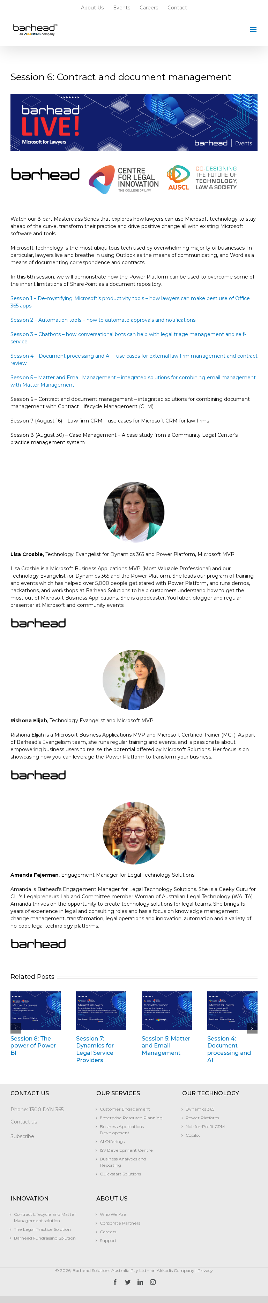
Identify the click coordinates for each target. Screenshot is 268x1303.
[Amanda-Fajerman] (134, 804)
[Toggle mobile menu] (254, 29)
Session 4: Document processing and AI (229, 1049)
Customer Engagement (125, 1109)
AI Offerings (112, 1141)
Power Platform (202, 1117)
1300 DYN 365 (46, 1109)
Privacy (205, 1270)
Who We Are (113, 1214)
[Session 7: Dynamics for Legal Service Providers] (101, 1010)
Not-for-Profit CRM (205, 1126)
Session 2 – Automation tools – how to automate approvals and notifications (102, 320)
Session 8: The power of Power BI (33, 1046)
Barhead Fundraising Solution (45, 1238)
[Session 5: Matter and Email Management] (167, 1010)
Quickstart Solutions (120, 1173)
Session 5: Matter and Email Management (166, 1046)
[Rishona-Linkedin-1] (134, 652)
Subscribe (22, 1136)
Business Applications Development (122, 1129)
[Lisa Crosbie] (134, 483)
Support (108, 1240)
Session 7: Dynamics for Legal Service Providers (95, 1049)
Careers (108, 1231)
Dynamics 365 (200, 1109)
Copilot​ (193, 1135)
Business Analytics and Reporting (123, 1162)
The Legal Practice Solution (42, 1229)
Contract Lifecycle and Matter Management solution (45, 1217)
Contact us (23, 1122)
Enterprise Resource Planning (131, 1117)
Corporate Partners (120, 1223)
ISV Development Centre (126, 1150)
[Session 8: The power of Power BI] (35, 1010)
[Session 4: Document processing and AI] (232, 1010)
